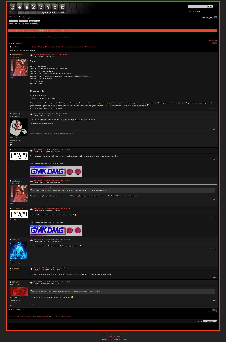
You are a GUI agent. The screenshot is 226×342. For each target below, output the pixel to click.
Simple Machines (122, 334)
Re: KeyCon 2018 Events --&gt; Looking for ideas (50, 113)
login (24, 17)
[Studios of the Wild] (11, 306)
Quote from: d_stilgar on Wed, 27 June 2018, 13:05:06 (45, 288)
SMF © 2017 (113, 334)
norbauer (36, 103)
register (30, 17)
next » (216, 40)
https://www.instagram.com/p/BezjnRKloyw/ (102, 103)
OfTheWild (16, 282)
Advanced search (192, 9)
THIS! (215, 18)
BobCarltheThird (18, 150)
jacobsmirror (17, 55)
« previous (211, 40)
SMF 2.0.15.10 (105, 334)
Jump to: (200, 321)
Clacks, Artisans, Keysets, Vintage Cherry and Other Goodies (55, 133)
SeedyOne (16, 240)
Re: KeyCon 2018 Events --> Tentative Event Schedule (52, 150)
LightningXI (16, 114)
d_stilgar (15, 268)
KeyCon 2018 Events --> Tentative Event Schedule (50, 54)
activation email (23, 18)
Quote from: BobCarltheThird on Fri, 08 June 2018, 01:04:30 (47, 187)
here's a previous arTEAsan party (68, 196)
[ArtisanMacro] (11, 145)
